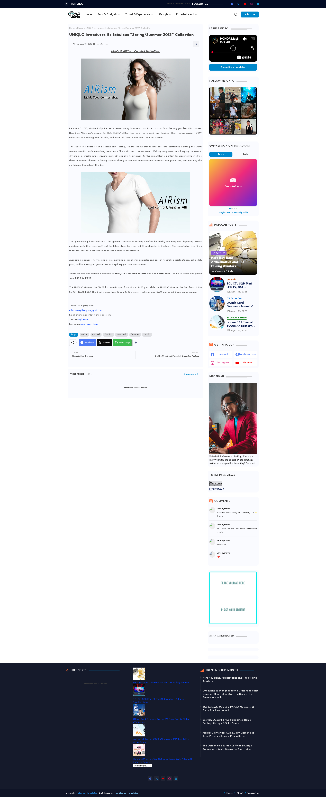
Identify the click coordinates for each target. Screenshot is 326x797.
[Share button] (135, 342)
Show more (190, 374)
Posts (221, 154)
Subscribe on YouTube (233, 67)
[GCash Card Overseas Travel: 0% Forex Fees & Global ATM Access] (217, 303)
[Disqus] (135, 444)
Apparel (96, 335)
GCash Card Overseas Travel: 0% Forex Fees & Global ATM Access (241, 304)
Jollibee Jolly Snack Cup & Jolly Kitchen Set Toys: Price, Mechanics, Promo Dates (228, 735)
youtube (247, 363)
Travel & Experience (137, 14)
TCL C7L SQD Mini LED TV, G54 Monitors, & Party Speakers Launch (239, 285)
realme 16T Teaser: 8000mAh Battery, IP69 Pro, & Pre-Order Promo (240, 324)
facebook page (247, 354)
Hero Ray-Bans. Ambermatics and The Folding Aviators (161, 682)
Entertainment (185, 14)
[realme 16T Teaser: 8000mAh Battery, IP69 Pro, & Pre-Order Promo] (217, 322)
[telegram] (258, 4)
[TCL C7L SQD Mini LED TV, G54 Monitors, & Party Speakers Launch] (217, 284)
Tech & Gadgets (107, 14)
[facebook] (232, 4)
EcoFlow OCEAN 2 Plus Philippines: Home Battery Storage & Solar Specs (227, 722)
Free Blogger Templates (126, 793)
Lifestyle (163, 14)
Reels (245, 154)
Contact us (253, 793)
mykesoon (83, 319)
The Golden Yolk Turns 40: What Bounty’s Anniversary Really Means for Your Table (227, 748)
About (240, 793)
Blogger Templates (87, 793)
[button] (236, 14)
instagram (223, 363)
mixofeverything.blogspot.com (85, 310)
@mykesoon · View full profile (233, 213)
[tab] (89, 14)
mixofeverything (89, 324)
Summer (135, 335)
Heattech (121, 335)
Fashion (108, 335)
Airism (84, 335)
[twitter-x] (238, 4)
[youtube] (245, 4)
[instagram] (251, 4)
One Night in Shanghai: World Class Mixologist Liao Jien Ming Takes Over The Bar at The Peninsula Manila (230, 694)
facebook (223, 354)
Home (89, 14)
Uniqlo (80, 28)
